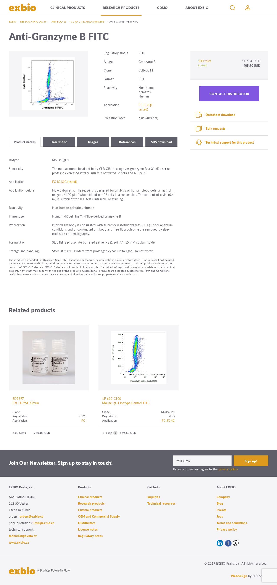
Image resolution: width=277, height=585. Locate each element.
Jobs (220, 516)
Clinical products (67, 7)
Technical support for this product (230, 142)
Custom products (90, 510)
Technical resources (161, 503)
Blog (220, 503)
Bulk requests (215, 128)
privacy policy (228, 469)
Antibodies (59, 21)
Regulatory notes (90, 536)
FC (83, 420)
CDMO (162, 7)
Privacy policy (227, 529)
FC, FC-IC (168, 420)
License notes (88, 529)
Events (221, 510)
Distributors (86, 523)
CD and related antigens (88, 21)
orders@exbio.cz (32, 516)
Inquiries (153, 497)
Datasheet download (220, 114)
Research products (121, 7)
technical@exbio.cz (23, 536)
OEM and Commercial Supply (99, 516)
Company (223, 497)
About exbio (196, 7)
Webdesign (239, 576)
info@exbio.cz (44, 523)
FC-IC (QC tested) (145, 107)
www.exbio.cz (19, 542)
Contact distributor (229, 93)
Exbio (12, 21)
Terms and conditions (232, 523)
